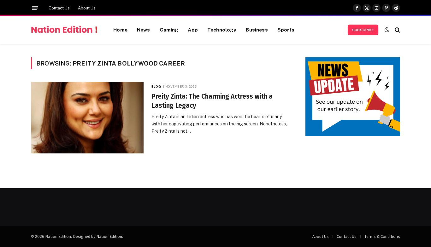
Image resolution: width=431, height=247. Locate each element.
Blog (156, 86)
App (193, 29)
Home (120, 29)
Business (257, 29)
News (143, 29)
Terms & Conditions (382, 236)
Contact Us (59, 8)
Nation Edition (109, 236)
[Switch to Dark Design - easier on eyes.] (387, 29)
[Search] (396, 30)
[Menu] (35, 8)
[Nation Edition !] (64, 29)
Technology (222, 29)
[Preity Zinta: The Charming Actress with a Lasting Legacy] (87, 117)
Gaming (169, 29)
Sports (286, 29)
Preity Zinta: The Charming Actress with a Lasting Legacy (212, 101)
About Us (87, 8)
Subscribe (363, 30)
